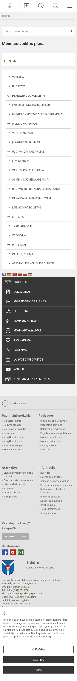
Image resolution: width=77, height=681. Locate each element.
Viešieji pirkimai (22, 133)
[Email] (21, 552)
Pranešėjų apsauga (50, 496)
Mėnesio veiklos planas (30, 301)
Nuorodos (45, 473)
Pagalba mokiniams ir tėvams (32, 198)
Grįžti (12, 61)
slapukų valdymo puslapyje (38, 636)
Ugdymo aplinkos (12, 425)
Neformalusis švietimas (52, 429)
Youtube (19, 369)
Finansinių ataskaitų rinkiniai (31, 105)
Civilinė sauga (47, 505)
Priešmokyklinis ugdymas (53, 421)
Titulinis (6, 15)
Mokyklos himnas (13, 441)
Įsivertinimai (20, 160)
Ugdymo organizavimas (28, 151)
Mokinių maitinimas (25, 123)
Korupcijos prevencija (51, 501)
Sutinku (38, 670)
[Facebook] (5, 552)
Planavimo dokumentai (28, 95)
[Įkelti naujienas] (26, 6)
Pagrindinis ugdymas (51, 425)
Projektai (19, 244)
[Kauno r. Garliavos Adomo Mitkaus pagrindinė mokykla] (9, 5)
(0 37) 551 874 (20, 590)
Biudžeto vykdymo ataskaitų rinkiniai (37, 114)
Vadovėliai (19, 235)
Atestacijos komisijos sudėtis (33, 263)
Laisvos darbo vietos (27, 207)
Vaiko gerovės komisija (28, 170)
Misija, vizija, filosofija (15, 429)
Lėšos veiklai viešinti (14, 484)
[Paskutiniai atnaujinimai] (41, 6)
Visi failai (18, 77)
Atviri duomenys (48, 513)
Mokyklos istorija (12, 421)
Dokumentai (22, 291)
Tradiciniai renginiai (14, 445)
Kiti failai (18, 216)
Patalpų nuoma (22, 254)
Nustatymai (38, 649)
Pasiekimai (20, 349)
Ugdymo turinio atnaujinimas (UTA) (36, 188)
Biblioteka (21, 311)
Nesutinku (38, 659)
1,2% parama (22, 340)
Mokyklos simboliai (13, 437)
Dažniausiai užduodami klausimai (52, 491)
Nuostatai (19, 86)
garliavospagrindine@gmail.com (25, 593)
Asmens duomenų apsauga (30, 179)
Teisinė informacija (50, 509)
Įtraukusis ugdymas (26, 142)
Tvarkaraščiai (22, 226)
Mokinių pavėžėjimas (27, 330)
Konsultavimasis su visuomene (56, 485)
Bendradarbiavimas (14, 449)
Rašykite (9, 536)
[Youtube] (13, 552)
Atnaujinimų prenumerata (32, 378)
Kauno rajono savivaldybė (40, 567)
